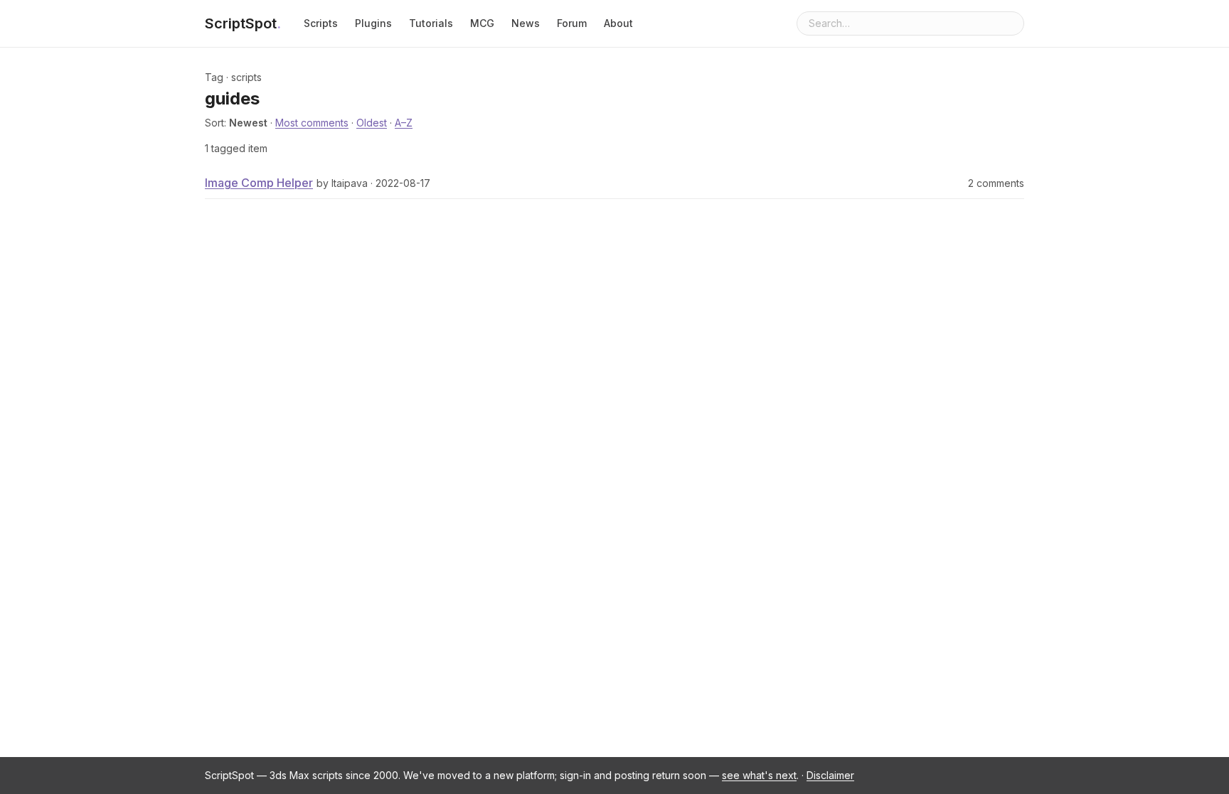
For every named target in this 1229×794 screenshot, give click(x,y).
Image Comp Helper (259, 183)
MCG (482, 23)
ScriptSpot (243, 23)
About (618, 23)
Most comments (312, 123)
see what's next (759, 775)
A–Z (404, 123)
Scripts (321, 23)
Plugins (373, 23)
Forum (572, 23)
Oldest (371, 123)
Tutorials (431, 23)
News (525, 23)
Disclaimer (830, 775)
